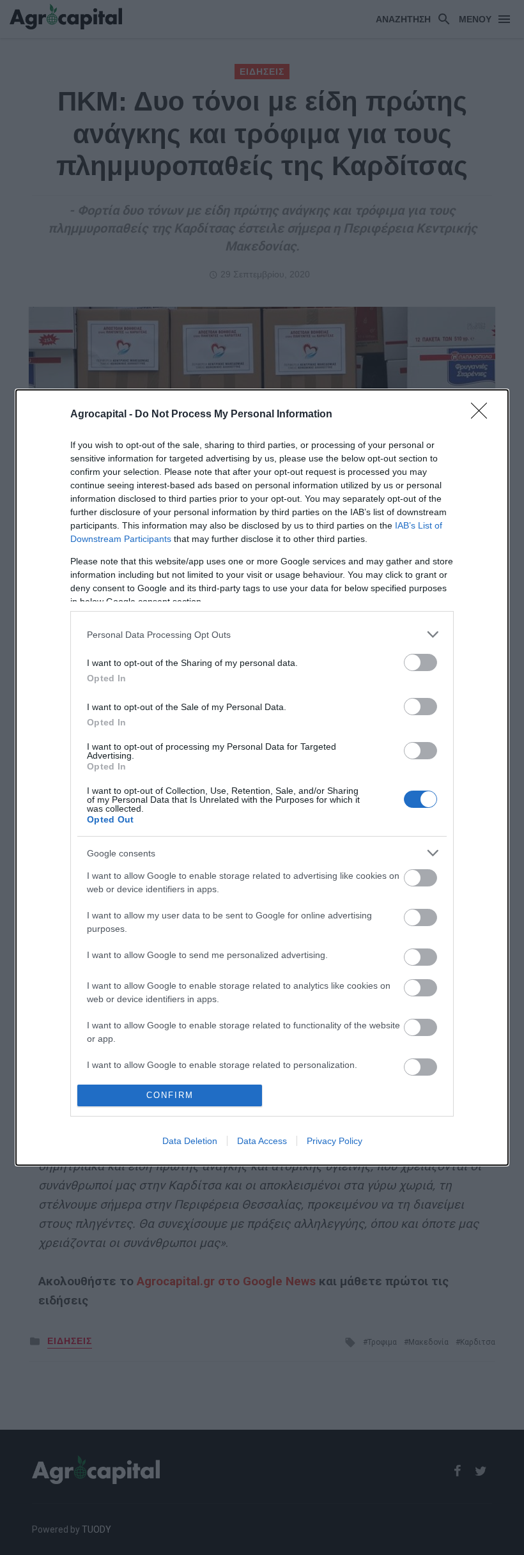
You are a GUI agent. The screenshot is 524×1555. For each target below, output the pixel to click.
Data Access (262, 1141)
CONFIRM (170, 1095)
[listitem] (262, 634)
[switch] (420, 662)
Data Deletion (189, 1141)
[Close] (483, 415)
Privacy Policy (334, 1141)
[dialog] (262, 777)
